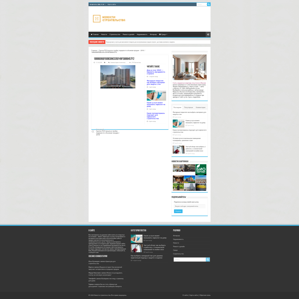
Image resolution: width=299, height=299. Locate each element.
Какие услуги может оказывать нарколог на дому (156, 104)
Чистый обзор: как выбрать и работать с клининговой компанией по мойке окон (195, 149)
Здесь (190, 97)
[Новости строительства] (109, 19)
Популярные (188, 107)
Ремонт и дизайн (128, 34)
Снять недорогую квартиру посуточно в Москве (189, 83)
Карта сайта (112, 4)
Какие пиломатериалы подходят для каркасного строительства (156, 115)
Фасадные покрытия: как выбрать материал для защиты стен (156, 82)
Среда (163, 34)
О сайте (185, 295)
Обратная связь (205, 295)
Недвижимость (142, 34)
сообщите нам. (94, 252)
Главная (96, 34)
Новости (104, 34)
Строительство (115, 34)
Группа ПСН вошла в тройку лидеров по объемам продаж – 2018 (121, 50)
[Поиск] (209, 4)
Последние (177, 107)
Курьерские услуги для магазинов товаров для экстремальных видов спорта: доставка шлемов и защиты (140, 42)
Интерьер (153, 34)
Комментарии (200, 107)
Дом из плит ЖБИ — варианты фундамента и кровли (156, 72)
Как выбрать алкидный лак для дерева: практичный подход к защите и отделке (147, 257)
